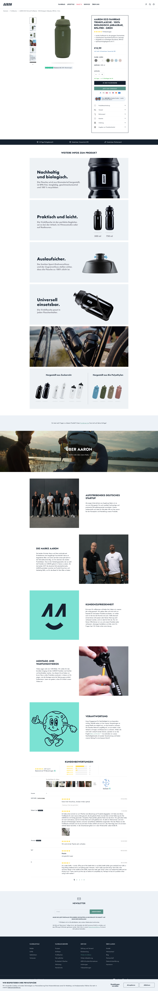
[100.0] (106, 782)
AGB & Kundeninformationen (89, 961)
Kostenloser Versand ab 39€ (108, 51)
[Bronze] (120, 60)
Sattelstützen (33, 955)
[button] (98, 32)
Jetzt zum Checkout (110, 89)
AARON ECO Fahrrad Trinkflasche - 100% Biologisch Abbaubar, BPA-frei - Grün (39, 11)
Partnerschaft (110, 958)
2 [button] (76, 880)
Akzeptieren (131, 985)
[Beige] (112, 60)
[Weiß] (100, 60)
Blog (107, 955)
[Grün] (108, 60)
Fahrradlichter (59, 958)
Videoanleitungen (86, 968)
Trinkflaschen (13, 11)
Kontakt (108, 948)
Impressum (109, 964)
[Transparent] (104, 60)
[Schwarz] (96, 60)
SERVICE (87, 4)
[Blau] (116, 60)
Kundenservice (84, 423)
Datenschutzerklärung (94, 927)
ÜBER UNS (95, 4)
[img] (66, 799)
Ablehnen (147, 985)
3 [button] (79, 880)
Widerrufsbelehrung (87, 958)
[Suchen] (150, 4)
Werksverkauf (110, 952)
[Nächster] (33, 64)
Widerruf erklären (86, 955)
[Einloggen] (146, 4)
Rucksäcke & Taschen (61, 961)
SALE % (79, 4)
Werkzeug (58, 964)
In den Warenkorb (110, 83)
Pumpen (57, 948)
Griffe (31, 952)
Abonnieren (96, 912)
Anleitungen (84, 964)
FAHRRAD (61, 4)
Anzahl (97, 71)
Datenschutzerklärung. (14, 987)
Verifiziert (106, 788)
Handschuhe (59, 968)
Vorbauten (33, 958)
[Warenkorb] (154, 4)
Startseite (5, 11)
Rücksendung (85, 952)
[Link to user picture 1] (66, 832)
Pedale (32, 948)
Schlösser (58, 952)
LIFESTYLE (70, 4)
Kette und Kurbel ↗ (96, 734)
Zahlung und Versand (87, 948)
